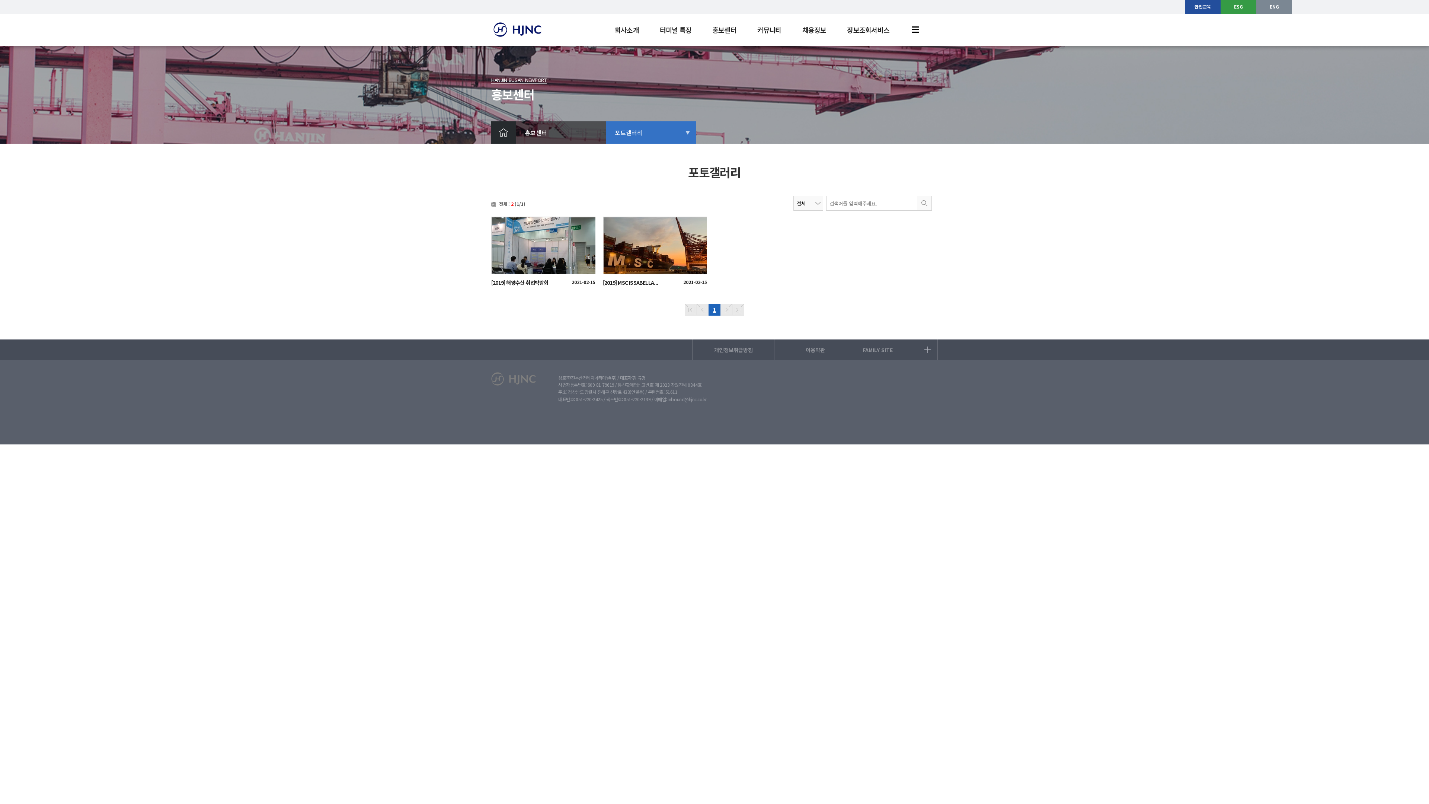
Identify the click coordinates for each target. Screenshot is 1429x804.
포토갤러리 (629, 132)
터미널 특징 (675, 30)
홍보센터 (724, 30)
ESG (1238, 6)
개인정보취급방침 (733, 350)
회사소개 (627, 30)
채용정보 (814, 30)
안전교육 (1203, 6)
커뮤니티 (769, 30)
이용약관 (815, 350)
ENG (1274, 6)
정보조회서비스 (868, 30)
